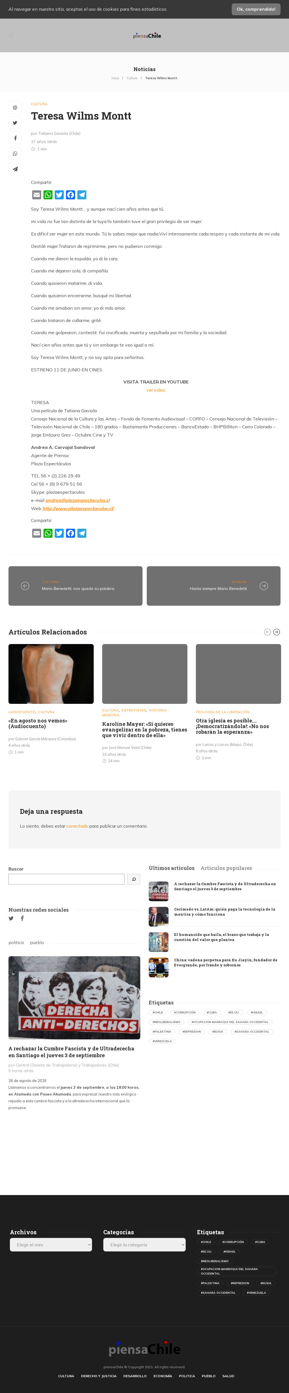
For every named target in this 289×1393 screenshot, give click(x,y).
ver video (155, 390)
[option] (51, 700)
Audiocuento (21, 712)
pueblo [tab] (37, 942)
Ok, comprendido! (256, 9)
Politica (187, 1376)
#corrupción (185, 1012)
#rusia (217, 1031)
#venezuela (162, 1041)
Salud (228, 1376)
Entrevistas (134, 710)
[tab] (171, 868)
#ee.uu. (234, 1012)
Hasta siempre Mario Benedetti (218, 588)
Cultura (131, 78)
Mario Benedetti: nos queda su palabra (78, 588)
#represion (192, 1031)
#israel (257, 1012)
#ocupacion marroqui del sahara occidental (230, 1022)
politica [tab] (16, 942)
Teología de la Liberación (222, 712)
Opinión (239, 582)
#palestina (162, 1031)
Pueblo (209, 1376)
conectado (77, 826)
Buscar (16, 869)
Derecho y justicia (99, 1376)
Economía (163, 1376)
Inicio (115, 78)
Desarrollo (135, 1376)
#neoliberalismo (166, 1022)
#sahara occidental (252, 1031)
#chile (158, 1012)
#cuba (212, 1012)
